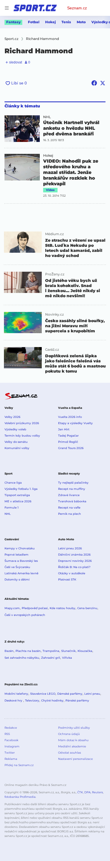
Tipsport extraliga (17, 495)
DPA (87, 792)
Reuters (97, 792)
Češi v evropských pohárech (25, 615)
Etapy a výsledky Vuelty (75, 423)
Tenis (66, 22)
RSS (7, 734)
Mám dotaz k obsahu (73, 740)
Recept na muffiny (71, 489)
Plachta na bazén (28, 651)
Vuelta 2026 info (70, 417)
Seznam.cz (77, 8)
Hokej (50, 22)
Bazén (9, 651)
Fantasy (13, 22)
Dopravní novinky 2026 (75, 561)
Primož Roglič (68, 442)
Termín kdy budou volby (22, 435)
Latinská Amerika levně (21, 573)
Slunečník (68, 651)
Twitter (10, 752)
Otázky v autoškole (71, 573)
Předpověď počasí (35, 608)
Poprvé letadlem (16, 554)
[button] (22, 128)
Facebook (11, 740)
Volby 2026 (12, 417)
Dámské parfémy (69, 694)
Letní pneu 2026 (70, 548)
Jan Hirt (63, 429)
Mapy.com (12, 608)
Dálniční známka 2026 (74, 554)
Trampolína (51, 651)
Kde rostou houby (62, 608)
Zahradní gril (50, 658)
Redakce (11, 728)
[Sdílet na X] (102, 83)
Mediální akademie (72, 746)
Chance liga (13, 482)
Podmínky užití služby (74, 728)
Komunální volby (17, 448)
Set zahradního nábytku (22, 658)
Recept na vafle (69, 507)
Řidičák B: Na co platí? (74, 567)
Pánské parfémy (77, 700)
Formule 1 (12, 507)
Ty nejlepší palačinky (73, 482)
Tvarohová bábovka (72, 501)
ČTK (80, 792)
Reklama (11, 759)
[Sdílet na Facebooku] (94, 83)
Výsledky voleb (15, 429)
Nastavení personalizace (75, 759)
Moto (81, 22)
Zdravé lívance (69, 495)
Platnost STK (67, 579)
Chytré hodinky (52, 700)
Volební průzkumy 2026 (22, 423)
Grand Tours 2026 (70, 448)
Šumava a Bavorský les (21, 561)
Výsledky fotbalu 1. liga (21, 489)
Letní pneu (92, 694)
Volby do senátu (16, 442)
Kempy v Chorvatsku (20, 548)
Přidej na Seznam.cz (19, 765)
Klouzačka (85, 651)
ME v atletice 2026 (18, 501)
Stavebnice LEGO (42, 694)
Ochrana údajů (69, 734)
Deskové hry (14, 700)
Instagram (12, 746)
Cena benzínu (87, 608)
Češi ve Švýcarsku (17, 567)
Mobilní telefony (16, 694)
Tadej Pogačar (68, 435)
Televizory (32, 700)
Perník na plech (69, 514)
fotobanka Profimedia (20, 797)
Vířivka (67, 658)
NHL (47, 117)
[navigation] (6, 7)
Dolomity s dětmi (17, 579)
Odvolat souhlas (69, 752)
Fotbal (33, 22)
